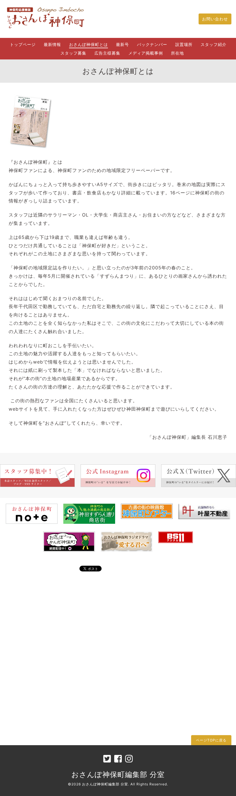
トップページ (23, 44)
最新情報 (52, 44)
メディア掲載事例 (145, 53)
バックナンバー (152, 44)
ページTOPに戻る (211, 740)
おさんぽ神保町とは (88, 44)
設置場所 (184, 44)
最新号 (122, 44)
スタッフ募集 (73, 53)
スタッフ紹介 (214, 44)
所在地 (177, 53)
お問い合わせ (215, 18)
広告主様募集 (107, 53)
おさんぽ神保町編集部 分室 (118, 774)
